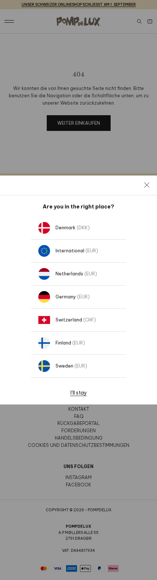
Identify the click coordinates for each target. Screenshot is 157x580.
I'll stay (78, 392)
